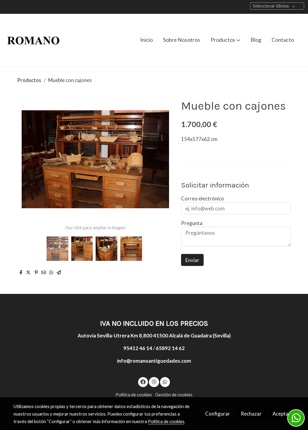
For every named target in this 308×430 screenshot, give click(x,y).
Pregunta (191, 223)
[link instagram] (154, 381)
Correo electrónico (202, 198)
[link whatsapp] (165, 381)
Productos (29, 80)
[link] (33, 40)
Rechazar (251, 413)
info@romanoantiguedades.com (154, 361)
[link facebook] (143, 381)
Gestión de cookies (173, 394)
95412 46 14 (137, 348)
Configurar (217, 413)
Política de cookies (134, 394)
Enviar (192, 260)
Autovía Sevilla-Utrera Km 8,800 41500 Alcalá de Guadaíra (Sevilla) (154, 335)
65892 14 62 (170, 348)
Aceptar (282, 413)
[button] (225, 40)
